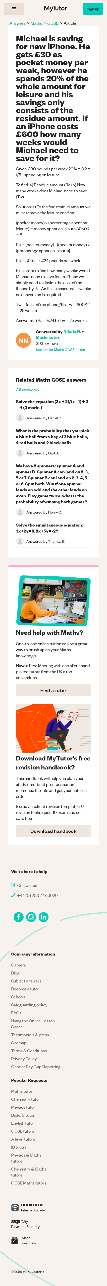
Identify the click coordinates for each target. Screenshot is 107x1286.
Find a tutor (53, 690)
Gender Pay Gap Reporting (35, 1066)
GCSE (52, 23)
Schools (18, 996)
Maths (36, 23)
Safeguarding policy (29, 1004)
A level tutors (23, 1139)
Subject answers (26, 980)
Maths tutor (47, 337)
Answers (17, 23)
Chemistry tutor (25, 1099)
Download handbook (53, 831)
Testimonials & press (30, 1034)
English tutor (22, 1123)
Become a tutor (25, 988)
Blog (15, 972)
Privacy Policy (24, 1058)
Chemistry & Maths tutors (28, 1172)
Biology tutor (23, 1115)
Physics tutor (23, 1107)
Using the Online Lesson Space (33, 1023)
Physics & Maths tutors (26, 1158)
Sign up (93, 8)
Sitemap (19, 1042)
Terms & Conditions (29, 1050)
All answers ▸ (28, 389)
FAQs (16, 1012)
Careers (18, 964)
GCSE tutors (22, 1131)
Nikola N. (72, 331)
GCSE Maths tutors (28, 1182)
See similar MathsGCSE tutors (60, 349)
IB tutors (19, 1147)
